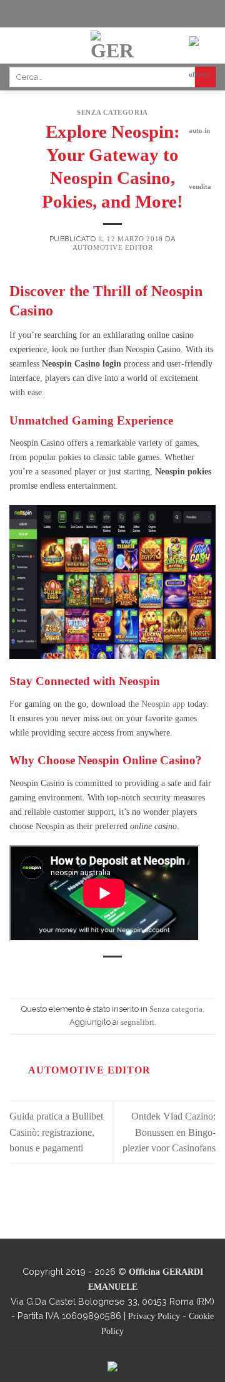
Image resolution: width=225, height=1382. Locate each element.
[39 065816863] (154, 13)
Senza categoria (112, 112)
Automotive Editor (112, 247)
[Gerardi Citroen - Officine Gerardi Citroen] (113, 45)
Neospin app (163, 704)
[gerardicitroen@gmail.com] (118, 13)
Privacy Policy (154, 1316)
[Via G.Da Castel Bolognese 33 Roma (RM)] (76, 13)
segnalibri (137, 1022)
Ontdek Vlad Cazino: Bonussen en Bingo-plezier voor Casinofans (169, 1132)
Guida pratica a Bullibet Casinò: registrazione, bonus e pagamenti (56, 1132)
